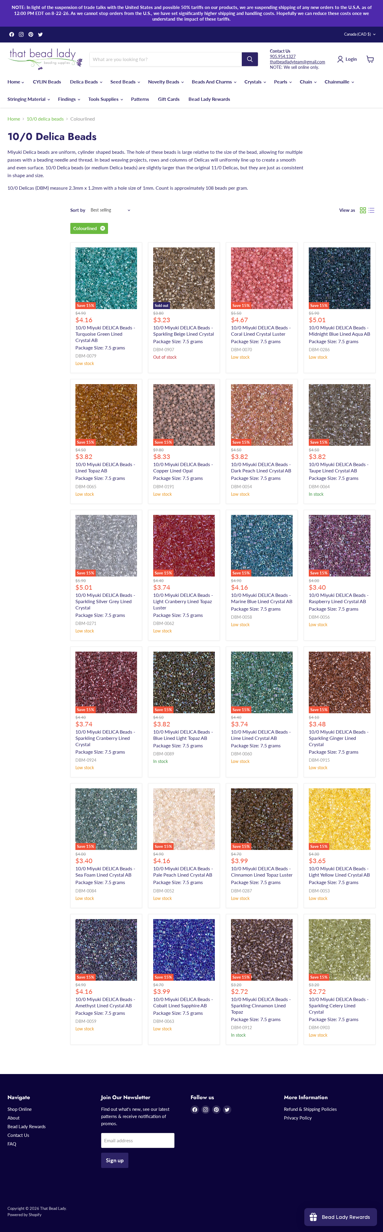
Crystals (253, 81)
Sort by (77, 210)
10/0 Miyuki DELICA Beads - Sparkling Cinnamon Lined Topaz (261, 1005)
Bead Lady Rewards (209, 99)
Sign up (115, 1160)
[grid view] (363, 210)
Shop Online (19, 1109)
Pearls (281, 81)
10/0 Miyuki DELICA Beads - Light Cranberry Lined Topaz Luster (183, 601)
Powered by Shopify (24, 1214)
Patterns (140, 99)
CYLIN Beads (47, 81)
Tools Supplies (104, 99)
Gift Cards (169, 99)
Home (14, 81)
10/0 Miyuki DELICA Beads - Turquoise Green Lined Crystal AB (105, 334)
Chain (306, 81)
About (13, 1117)
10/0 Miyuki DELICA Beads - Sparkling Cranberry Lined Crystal (105, 738)
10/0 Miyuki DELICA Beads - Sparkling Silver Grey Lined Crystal (105, 601)
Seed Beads (123, 81)
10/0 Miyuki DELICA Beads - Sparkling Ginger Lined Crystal (339, 738)
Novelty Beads (164, 81)
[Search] (250, 59)
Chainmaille (338, 81)
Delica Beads (84, 81)
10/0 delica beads (45, 118)
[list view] (371, 210)
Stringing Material (27, 99)
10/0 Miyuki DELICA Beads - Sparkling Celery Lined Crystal (339, 1005)
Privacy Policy (298, 1117)
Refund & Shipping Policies (310, 1109)
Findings (67, 99)
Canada (357, 34)
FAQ (11, 1143)
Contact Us (18, 1135)
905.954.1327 (283, 56)
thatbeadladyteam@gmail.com (297, 61)
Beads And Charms (212, 81)
